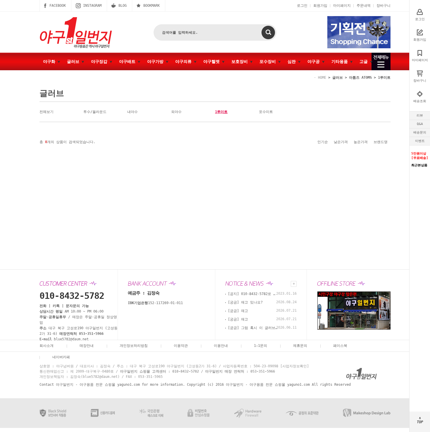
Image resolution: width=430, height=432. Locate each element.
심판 (293, 61)
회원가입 (320, 6)
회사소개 (46, 346)
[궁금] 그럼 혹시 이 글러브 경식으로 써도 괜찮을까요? (253, 328)
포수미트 (266, 112)
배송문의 (419, 132)
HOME (322, 78)
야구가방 (156, 61)
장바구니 (383, 6)
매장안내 (87, 346)
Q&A (420, 124)
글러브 (74, 61)
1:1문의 (260, 346)
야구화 (50, 61)
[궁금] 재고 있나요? (245, 302)
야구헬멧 (212, 61)
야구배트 (128, 61)
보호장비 (240, 61)
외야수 (176, 112)
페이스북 (340, 346)
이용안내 (221, 346)
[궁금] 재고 (238, 311)
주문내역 (364, 6)
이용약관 (181, 346)
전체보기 (46, 112)
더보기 (294, 284)
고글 (365, 61)
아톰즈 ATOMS (360, 78)
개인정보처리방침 (134, 346)
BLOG (122, 6)
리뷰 (420, 115)
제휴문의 (300, 346)
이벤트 (420, 141)
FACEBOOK (57, 6)
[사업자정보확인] (294, 366)
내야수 (132, 112)
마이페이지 (342, 6)
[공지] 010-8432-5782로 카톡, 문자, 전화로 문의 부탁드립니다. (253, 294)
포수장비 (268, 61)
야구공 (314, 61)
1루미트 (384, 78)
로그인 (302, 6)
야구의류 (184, 61)
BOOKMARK (151, 6)
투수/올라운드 (94, 112)
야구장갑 (100, 61)
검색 (268, 32)
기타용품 (340, 61)
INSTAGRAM (92, 6)
